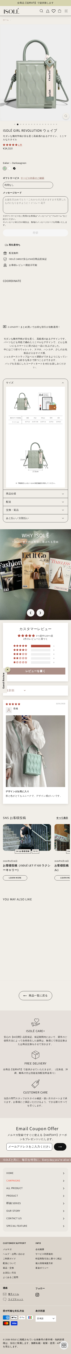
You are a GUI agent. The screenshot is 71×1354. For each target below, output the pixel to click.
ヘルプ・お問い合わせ (14, 1254)
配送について (9, 1263)
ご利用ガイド (9, 1258)
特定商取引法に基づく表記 (49, 1258)
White (9, 168)
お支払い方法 (9, 1272)
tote (35, 851)
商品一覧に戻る (38, 995)
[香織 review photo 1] (35, 751)
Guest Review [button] (3, 680)
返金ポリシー (42, 1268)
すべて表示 (62, 817)
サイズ (10, 383)
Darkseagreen (4, 168)
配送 (8, 502)
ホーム (6, 20)
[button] (10, 144)
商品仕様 (11, 493)
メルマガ (7, 1249)
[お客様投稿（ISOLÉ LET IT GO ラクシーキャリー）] (27, 837)
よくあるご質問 (10, 1277)
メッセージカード (12, 192)
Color (14, 163)
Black (14, 168)
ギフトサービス (23, 178)
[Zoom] (66, 116)
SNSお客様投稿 (23, 851)
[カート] (59, 11)
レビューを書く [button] (36, 671)
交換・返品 (12, 510)
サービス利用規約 (44, 1254)
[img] (13, 704)
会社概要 (40, 1249)
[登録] (60, 1147)
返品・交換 (8, 1268)
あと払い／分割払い (17, 518)
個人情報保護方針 (44, 1263)
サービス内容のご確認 (32, 178)
